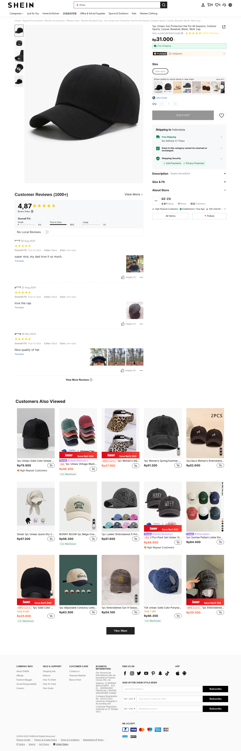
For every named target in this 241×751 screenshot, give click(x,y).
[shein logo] (21, 5)
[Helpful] (123, 277)
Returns (46, 675)
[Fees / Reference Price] (174, 40)
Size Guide (48, 688)
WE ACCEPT (128, 724)
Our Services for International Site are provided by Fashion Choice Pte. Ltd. (106, 676)
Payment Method (77, 675)
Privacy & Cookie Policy (45, 740)
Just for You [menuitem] (33, 13)
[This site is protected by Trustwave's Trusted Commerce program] (125, 736)
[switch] (46, 232)
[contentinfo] (175, 730)
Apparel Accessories (33, 20)
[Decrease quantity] (161, 104)
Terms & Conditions (70, 740)
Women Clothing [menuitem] (148, 13)
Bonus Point (75, 680)
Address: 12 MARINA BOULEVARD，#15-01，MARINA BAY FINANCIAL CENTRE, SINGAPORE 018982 (106, 688)
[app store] (177, 675)
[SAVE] (221, 115)
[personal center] (203, 5)
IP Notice (20, 744)
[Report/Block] (141, 277)
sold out (183, 115)
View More (120, 630)
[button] (224, 5)
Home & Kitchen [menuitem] (51, 13)
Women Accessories (55, 20)
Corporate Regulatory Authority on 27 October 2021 (107, 709)
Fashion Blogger (24, 680)
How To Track (49, 684)
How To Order (49, 680)
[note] (32, 470)
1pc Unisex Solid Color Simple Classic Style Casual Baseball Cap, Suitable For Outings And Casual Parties (36, 460)
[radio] (160, 71)
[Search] (163, 5)
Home (17, 20)
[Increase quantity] (175, 104)
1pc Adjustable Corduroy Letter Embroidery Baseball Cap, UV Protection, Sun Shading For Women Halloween (78, 607)
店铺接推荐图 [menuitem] (70, 13)
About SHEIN (22, 671)
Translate (19, 261)
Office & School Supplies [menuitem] (92, 13)
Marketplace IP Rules (93, 740)
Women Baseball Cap (91, 20)
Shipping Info (49, 671)
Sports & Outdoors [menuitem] (118, 13)
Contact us (74, 671)
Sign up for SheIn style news (139, 682)
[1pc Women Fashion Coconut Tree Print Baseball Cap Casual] (215, 87)
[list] (147, 673)
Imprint (32, 744)
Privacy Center (23, 740)
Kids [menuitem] (134, 13)
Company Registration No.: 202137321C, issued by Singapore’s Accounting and (106, 700)
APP (177, 666)
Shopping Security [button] (171, 158)
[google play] (184, 675)
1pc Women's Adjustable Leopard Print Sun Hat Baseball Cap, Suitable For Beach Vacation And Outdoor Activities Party (120, 460)
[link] (210, 5)
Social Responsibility (26, 684)
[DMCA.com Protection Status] (133, 736)
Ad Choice (44, 744)
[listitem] (158, 87)
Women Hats (73, 20)
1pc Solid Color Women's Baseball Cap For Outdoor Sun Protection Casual (36, 607)
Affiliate (19, 675)
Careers (20, 688)
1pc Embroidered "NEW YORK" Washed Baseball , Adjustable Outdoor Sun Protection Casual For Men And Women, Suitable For (205, 607)
